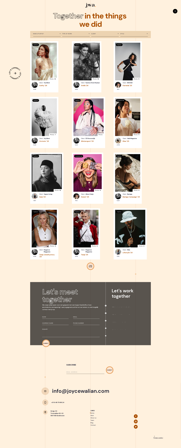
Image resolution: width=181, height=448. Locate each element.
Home (92, 413)
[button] (47, 34)
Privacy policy (158, 438)
